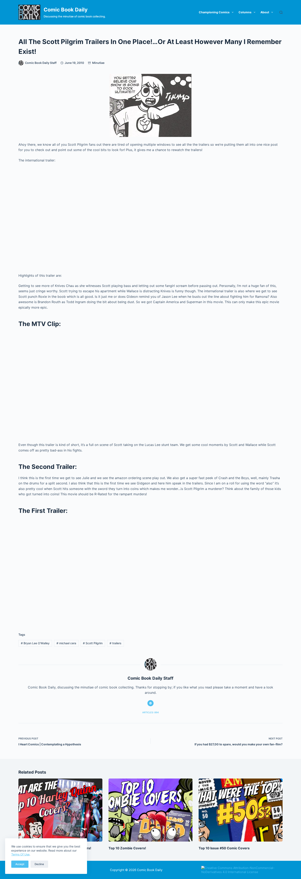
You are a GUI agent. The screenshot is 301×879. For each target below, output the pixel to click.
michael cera (66, 643)
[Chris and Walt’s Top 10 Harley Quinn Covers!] (60, 810)
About (264, 12)
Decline (39, 864)
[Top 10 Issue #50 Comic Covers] (241, 810)
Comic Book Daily (66, 10)
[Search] (281, 12)
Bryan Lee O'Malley (35, 643)
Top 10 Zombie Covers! (127, 848)
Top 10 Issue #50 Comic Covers (224, 848)
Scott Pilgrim (93, 643)
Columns (245, 12)
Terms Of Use (20, 854)
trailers (115, 643)
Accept (19, 864)
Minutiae (98, 62)
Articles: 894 (150, 712)
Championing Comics (214, 12)
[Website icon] (150, 703)
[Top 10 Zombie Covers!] (150, 810)
